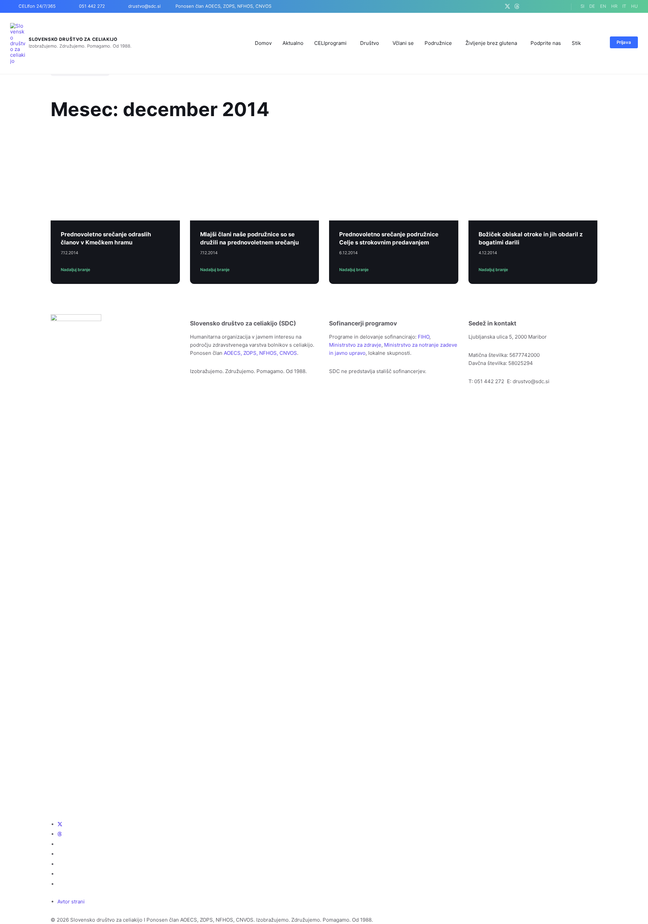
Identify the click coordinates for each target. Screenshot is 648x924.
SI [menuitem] (582, 6)
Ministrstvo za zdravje (355, 345)
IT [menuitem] (624, 6)
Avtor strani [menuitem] (71, 901)
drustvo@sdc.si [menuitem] (144, 6)
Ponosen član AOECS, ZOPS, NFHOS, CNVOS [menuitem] (223, 6)
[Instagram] (534, 6)
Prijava (624, 42)
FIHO (423, 337)
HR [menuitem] (614, 6)
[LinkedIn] (551, 6)
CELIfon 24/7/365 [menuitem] (37, 6)
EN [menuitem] (603, 6)
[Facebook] (525, 6)
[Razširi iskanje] (596, 43)
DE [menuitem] (592, 6)
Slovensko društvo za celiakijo (73, 39)
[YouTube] (542, 6)
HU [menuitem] (634, 6)
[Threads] (516, 6)
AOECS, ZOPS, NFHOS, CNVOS (260, 353)
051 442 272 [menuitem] (92, 6)
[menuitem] (263, 43)
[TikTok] (559, 6)
